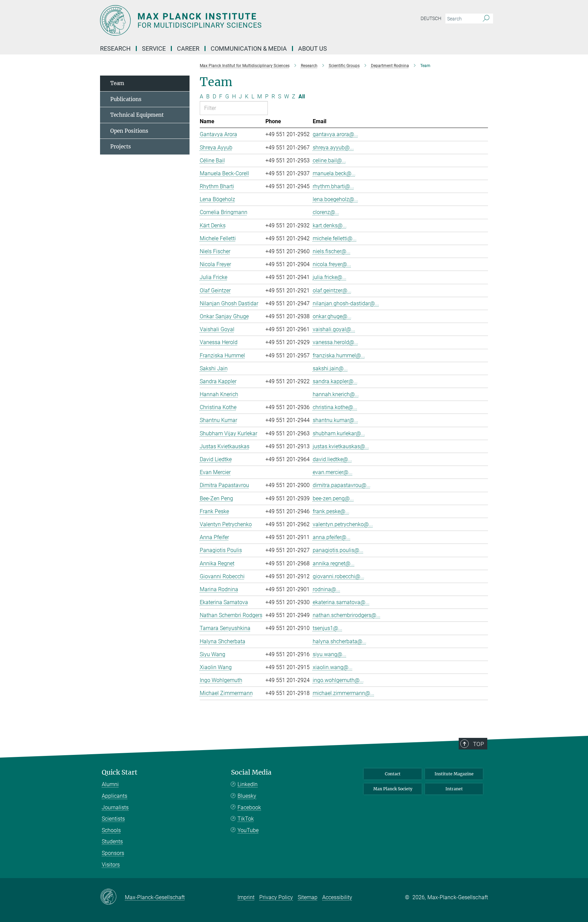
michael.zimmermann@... (343, 693)
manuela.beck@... (334, 173)
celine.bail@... (329, 160)
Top (478, 744)
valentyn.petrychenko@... (343, 524)
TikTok (246, 818)
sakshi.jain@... (330, 368)
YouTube (248, 830)
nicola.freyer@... (332, 264)
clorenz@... (326, 212)
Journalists (115, 807)
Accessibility (337, 897)
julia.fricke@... (329, 277)
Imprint (246, 897)
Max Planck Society (392, 788)
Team (117, 83)
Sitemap (307, 897)
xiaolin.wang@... (333, 667)
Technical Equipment (137, 115)
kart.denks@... (330, 225)
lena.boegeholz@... (335, 199)
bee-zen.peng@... (333, 498)
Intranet (454, 788)
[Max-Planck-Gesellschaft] (112, 897)
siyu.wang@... (329, 654)
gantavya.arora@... (335, 134)
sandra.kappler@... (335, 381)
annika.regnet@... (334, 563)
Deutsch (431, 18)
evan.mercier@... (333, 472)
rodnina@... (326, 589)
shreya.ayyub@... (333, 147)
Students (112, 841)
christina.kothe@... (335, 407)
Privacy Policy (276, 897)
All (301, 96)
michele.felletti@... (335, 238)
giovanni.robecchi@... (338, 576)
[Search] (486, 18)
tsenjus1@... (327, 628)
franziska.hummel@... (339, 355)
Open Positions (129, 131)
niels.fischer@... (331, 251)
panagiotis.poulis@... (338, 550)
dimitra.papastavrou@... (342, 485)
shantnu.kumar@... (335, 420)
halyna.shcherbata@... (339, 641)
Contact (393, 773)
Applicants (114, 796)
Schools (111, 830)
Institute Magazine (454, 773)
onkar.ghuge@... (332, 316)
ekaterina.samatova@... (341, 602)
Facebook (249, 807)
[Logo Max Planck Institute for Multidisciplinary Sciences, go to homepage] (227, 20)
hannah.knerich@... (336, 394)
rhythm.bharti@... (333, 186)
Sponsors (113, 853)
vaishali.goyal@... (334, 329)
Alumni (110, 784)
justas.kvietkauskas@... (341, 446)
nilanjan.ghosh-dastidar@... (346, 303)
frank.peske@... (331, 511)
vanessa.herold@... (335, 342)
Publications (126, 99)
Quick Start (119, 772)
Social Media (251, 772)
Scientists (113, 818)
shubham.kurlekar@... (339, 433)
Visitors (111, 864)
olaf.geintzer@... (332, 290)
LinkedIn (248, 784)
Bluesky (247, 796)
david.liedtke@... (332, 459)
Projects (120, 146)
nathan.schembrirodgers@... (346, 615)
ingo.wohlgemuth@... (338, 680)
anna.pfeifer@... (331, 537)
